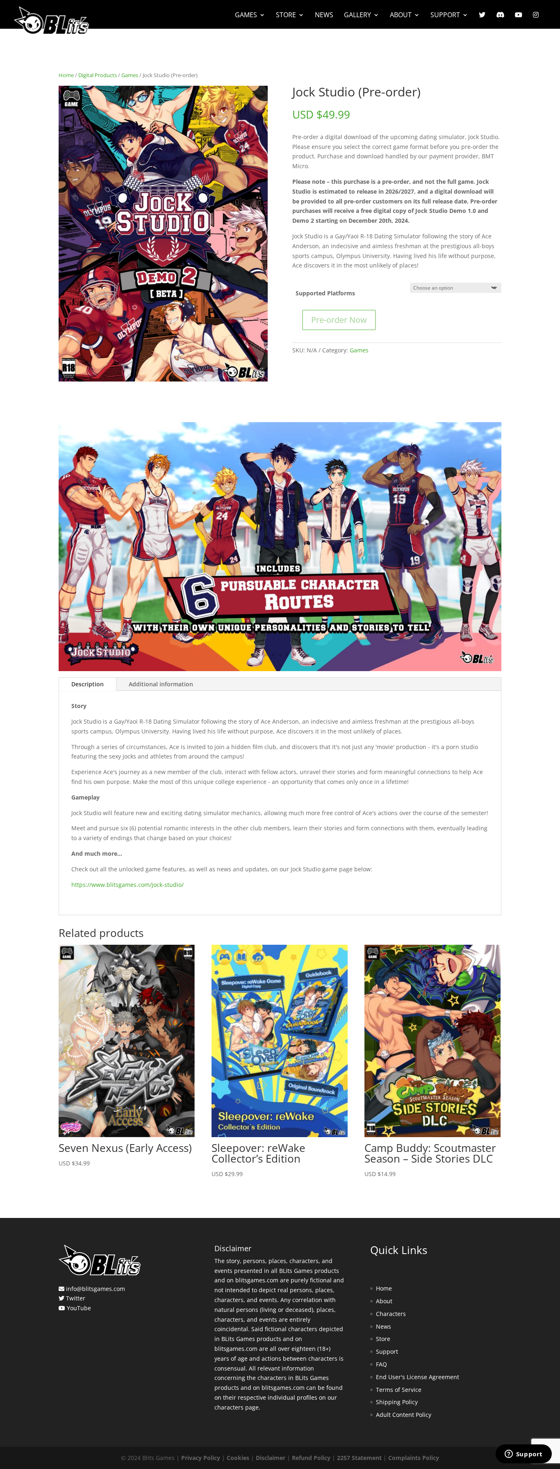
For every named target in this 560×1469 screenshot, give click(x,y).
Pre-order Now (339, 319)
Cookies (238, 1458)
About (401, 15)
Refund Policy (311, 1458)
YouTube (79, 1308)
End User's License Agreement (417, 1377)
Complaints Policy (413, 1458)
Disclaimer (270, 1458)
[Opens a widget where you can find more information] (523, 1454)
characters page (236, 1407)
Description (87, 684)
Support (445, 15)
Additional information (161, 684)
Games (246, 15)
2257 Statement (359, 1458)
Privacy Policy (200, 1458)
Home (66, 75)
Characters (391, 1314)
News (324, 15)
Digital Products (97, 75)
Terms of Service (398, 1390)
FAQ (381, 1364)
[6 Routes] (280, 669)
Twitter (75, 1298)
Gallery (357, 15)
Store (286, 15)
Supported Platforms (325, 293)
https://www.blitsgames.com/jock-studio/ (127, 885)
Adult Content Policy (403, 1415)
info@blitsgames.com (95, 1289)
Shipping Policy (397, 1402)
